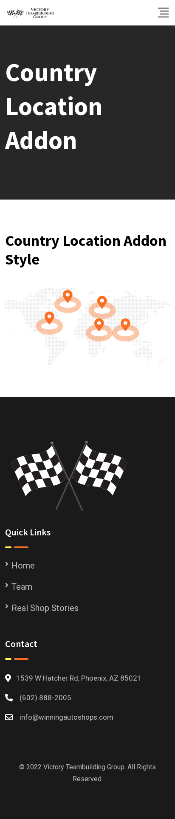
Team (21, 587)
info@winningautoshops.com (66, 717)
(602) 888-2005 (45, 697)
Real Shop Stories (45, 608)
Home (23, 565)
